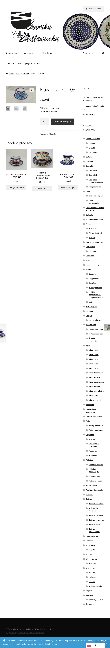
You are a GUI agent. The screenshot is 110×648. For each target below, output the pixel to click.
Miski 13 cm (93, 350)
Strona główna (12, 53)
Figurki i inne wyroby (94, 219)
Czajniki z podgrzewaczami (96, 180)
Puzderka (93, 451)
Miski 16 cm (93, 364)
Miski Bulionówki (96, 373)
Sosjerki (92, 563)
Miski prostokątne (96, 391)
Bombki (92, 143)
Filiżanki (26, 73)
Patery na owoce (96, 430)
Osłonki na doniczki (94, 416)
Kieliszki (89, 260)
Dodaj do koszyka (62, 121)
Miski (88, 345)
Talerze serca (94, 524)
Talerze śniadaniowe (94, 530)
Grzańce (92, 283)
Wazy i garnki (91, 559)
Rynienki (89, 494)
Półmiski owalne (96, 464)
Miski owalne (94, 386)
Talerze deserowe (96, 503)
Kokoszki (92, 577)
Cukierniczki (91, 161)
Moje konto (29, 53)
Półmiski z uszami (96, 481)
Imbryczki (90, 256)
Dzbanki (89, 215)
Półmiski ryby (94, 476)
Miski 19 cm (93, 368)
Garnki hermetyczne (94, 242)
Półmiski (89, 460)
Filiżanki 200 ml (95, 233)
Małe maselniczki (96, 334)
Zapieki (89, 591)
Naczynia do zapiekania (91, 410)
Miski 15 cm (93, 359)
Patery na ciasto (96, 425)
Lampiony (93, 152)
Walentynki (90, 545)
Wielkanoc (90, 568)
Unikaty (89, 541)
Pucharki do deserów (94, 490)
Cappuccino (94, 278)
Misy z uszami (95, 400)
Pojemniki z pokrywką (94, 445)
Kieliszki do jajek (93, 265)
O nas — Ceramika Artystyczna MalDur (23, 63)
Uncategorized (92, 536)
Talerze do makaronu (93, 509)
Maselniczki (91, 324)
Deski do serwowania (94, 201)
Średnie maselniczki (94, 339)
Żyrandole (90, 604)
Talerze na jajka (95, 586)
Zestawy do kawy (96, 600)
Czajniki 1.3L (94, 170)
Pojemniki (90, 434)
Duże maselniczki (96, 329)
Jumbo (92, 237)
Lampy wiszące (95, 320)
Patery (88, 421)
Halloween (90, 246)
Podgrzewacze (95, 187)
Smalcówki (93, 455)
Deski (88, 191)
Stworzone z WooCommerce (31, 632)
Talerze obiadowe (96, 520)
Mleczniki (90, 404)
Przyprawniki (91, 485)
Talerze (89, 499)
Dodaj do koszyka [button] (16, 187)
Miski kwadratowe (96, 382)
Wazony (89, 554)
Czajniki (89, 166)
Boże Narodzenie (93, 138)
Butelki (89, 157)
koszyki (92, 439)
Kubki (88, 269)
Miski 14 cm (93, 354)
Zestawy (89, 595)
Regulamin (47, 53)
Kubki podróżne (95, 287)
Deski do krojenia (96, 196)
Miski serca (93, 395)
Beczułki (92, 274)
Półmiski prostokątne (94, 470)
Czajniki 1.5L (94, 175)
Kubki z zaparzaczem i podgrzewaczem (96, 295)
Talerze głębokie (96, 515)
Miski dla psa (94, 377)
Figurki (92, 147)
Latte (91, 302)
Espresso (92, 228)
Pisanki (92, 581)
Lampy (89, 315)
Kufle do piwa (91, 306)
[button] (32, 90)
